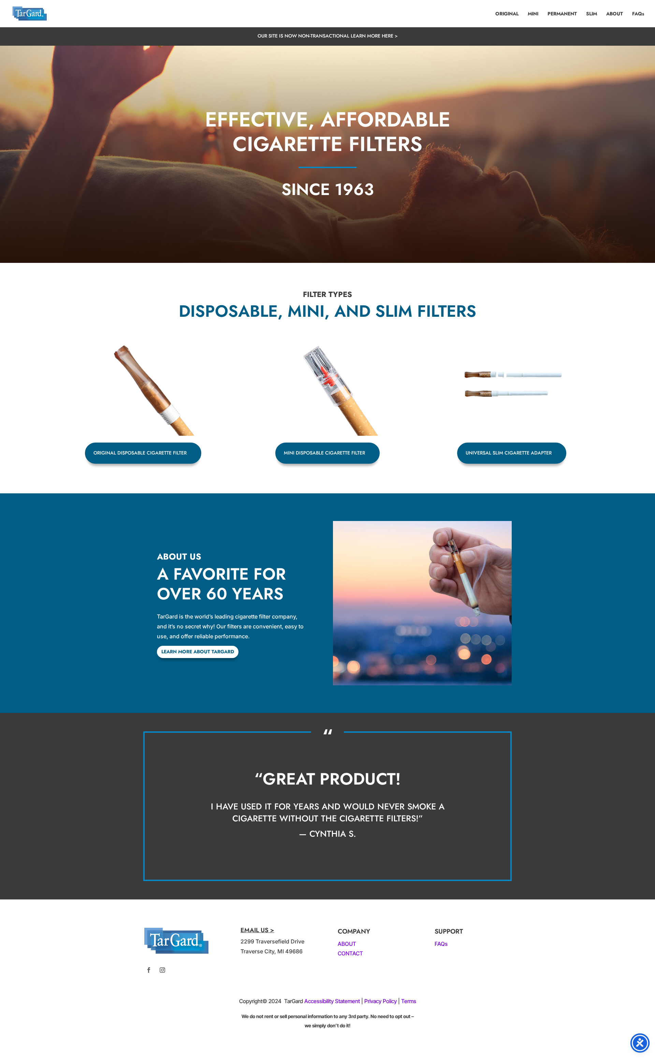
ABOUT (614, 14)
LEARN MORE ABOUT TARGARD (197, 651)
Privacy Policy (380, 1001)
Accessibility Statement (332, 1001)
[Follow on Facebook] (148, 970)
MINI (533, 14)
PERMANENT (562, 14)
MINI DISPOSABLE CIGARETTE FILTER (324, 452)
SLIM (591, 14)
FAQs (638, 14)
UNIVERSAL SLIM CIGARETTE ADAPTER (509, 452)
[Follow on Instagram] (162, 970)
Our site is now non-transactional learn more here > (328, 35)
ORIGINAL (507, 14)
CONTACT (350, 953)
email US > (257, 930)
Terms (408, 1001)
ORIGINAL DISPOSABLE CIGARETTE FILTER (140, 452)
